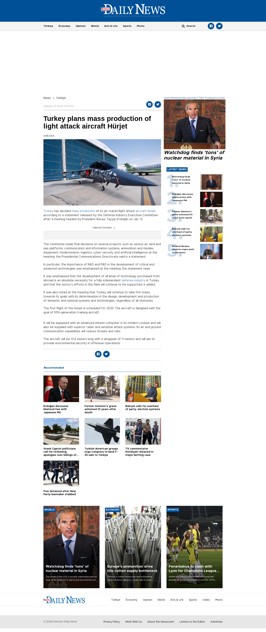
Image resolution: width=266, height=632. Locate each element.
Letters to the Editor (192, 622)
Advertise (216, 622)
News (47, 98)
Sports (127, 26)
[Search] (183, 26)
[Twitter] (219, 26)
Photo (140, 26)
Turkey (48, 211)
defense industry (133, 280)
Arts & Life (111, 26)
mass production (83, 211)
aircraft (141, 211)
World (95, 26)
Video (206, 600)
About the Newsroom (160, 622)
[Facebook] (211, 26)
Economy (64, 26)
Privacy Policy (112, 622)
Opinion (81, 26)
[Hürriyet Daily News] (133, 10)
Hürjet (151, 211)
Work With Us (133, 622)
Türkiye (48, 26)
